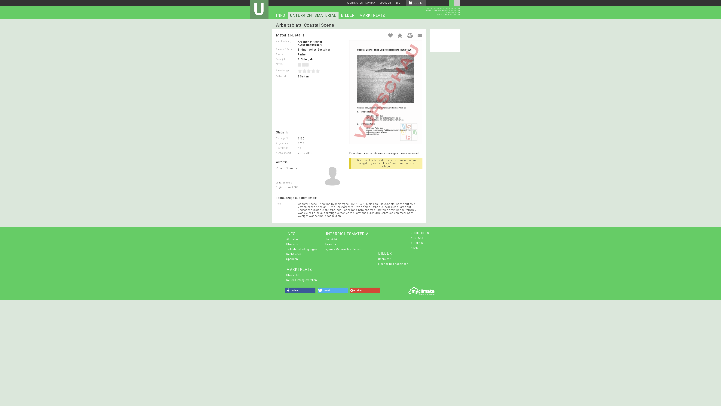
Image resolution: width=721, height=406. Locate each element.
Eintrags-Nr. (282, 138)
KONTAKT (371, 3)
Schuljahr (281, 59)
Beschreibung (283, 41)
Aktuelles (292, 239)
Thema (280, 54)
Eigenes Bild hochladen (393, 263)
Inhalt (279, 203)
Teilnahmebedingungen (301, 249)
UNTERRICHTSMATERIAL (313, 15)
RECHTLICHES (354, 3)
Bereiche (330, 244)
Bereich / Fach (284, 49)
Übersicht (331, 239)
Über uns (292, 244)
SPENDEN (385, 3)
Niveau (280, 64)
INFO (280, 15)
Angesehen (282, 143)
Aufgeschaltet (283, 153)
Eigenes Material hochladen (343, 249)
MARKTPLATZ (372, 15)
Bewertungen (283, 70)
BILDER (347, 15)
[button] (300, 290)
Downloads (282, 148)
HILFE (397, 3)
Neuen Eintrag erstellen (301, 280)
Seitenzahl (281, 76)
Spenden (292, 259)
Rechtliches (294, 254)
